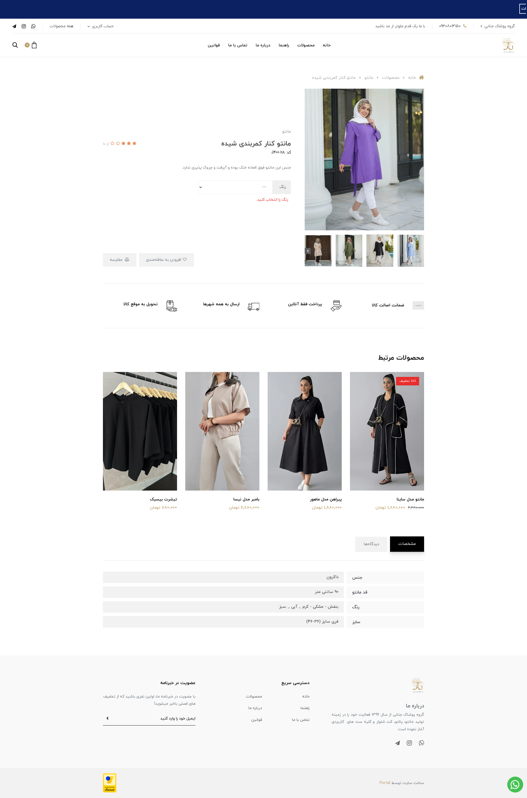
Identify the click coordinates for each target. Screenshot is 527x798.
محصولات (306, 45)
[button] (31, 45)
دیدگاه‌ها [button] (371, 544)
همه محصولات (61, 26)
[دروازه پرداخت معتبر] (109, 783)
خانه (327, 45)
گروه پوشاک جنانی (499, 26)
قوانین (214, 45)
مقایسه (117, 259)
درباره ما (263, 45)
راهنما (284, 45)
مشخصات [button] (407, 544)
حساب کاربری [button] (102, 26)
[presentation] (421, 251)
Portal (385, 783)
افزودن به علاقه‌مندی (164, 259)
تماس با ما (237, 45)
